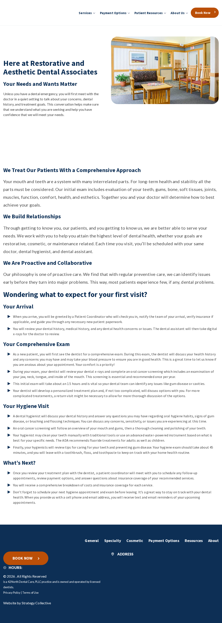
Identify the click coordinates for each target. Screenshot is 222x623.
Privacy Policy (11, 592)
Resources (194, 540)
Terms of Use (30, 592)
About (213, 540)
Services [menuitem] (85, 13)
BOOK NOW (23, 558)
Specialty (112, 540)
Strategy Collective (36, 603)
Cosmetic (134, 540)
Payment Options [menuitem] (113, 13)
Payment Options (164, 540)
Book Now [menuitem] (203, 13)
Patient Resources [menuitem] (148, 13)
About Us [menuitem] (177, 13)
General (92, 540)
